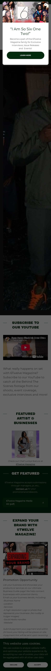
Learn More (25, 55)
